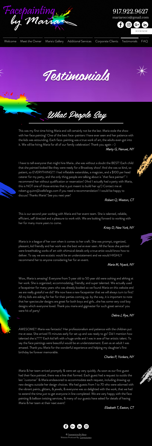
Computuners (85, 437)
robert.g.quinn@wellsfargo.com (38, 190)
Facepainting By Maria (77, 434)
